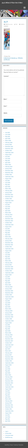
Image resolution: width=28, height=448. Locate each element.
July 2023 (7, 204)
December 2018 (9, 315)
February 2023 (8, 214)
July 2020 (7, 276)
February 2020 (8, 286)
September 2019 (9, 296)
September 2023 (9, 200)
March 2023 (8, 212)
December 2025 (9, 146)
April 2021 (7, 258)
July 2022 (7, 228)
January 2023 (8, 216)
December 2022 (9, 218)
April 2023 (7, 210)
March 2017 (8, 351)
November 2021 (9, 244)
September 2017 (9, 345)
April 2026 (7, 138)
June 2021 (7, 254)
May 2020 (7, 280)
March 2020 (8, 284)
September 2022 (9, 224)
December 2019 (9, 290)
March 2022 (8, 236)
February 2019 (8, 310)
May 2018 (7, 329)
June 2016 (7, 369)
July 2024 (7, 180)
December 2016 (9, 357)
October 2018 (8, 319)
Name (5, 99)
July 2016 (7, 367)
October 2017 (8, 343)
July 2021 (7, 252)
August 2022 (8, 226)
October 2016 (8, 361)
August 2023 (8, 202)
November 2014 (9, 407)
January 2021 (8, 264)
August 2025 (8, 154)
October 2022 (8, 222)
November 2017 (9, 341)
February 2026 (8, 142)
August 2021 (8, 250)
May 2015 (7, 395)
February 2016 (8, 377)
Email (5, 106)
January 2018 (8, 337)
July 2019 (7, 300)
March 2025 (8, 164)
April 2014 (7, 421)
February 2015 (8, 401)
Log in (6, 431)
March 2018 (8, 333)
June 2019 (7, 302)
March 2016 (8, 375)
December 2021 (9, 242)
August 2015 (8, 389)
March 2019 (8, 308)
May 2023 (7, 208)
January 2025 (8, 168)
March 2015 (8, 399)
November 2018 (9, 317)
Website (5, 113)
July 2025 (7, 156)
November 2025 (9, 148)
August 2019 (8, 298)
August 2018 (8, 323)
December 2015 (9, 381)
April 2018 (7, 331)
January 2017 (8, 355)
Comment (6, 76)
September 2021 (9, 248)
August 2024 (8, 178)
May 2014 (7, 419)
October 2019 (8, 294)
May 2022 (7, 232)
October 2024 (8, 174)
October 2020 (8, 270)
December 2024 (9, 170)
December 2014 (9, 405)
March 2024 (8, 188)
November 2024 (9, 172)
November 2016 (9, 359)
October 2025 (8, 150)
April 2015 (7, 397)
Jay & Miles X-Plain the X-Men (12, 3)
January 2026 (8, 144)
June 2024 (7, 182)
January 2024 (8, 192)
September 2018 (9, 321)
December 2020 (9, 266)
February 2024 (8, 190)
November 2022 (9, 220)
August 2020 (8, 274)
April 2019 (7, 306)
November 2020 (9, 268)
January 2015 (8, 403)
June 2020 (7, 278)
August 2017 (8, 347)
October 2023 (8, 198)
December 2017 (9, 339)
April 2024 (7, 186)
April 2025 (7, 162)
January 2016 (8, 379)
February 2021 (8, 262)
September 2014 (9, 411)
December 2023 (9, 194)
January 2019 (8, 312)
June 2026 (7, 134)
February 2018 (8, 335)
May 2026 (7, 136)
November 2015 (9, 383)
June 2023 (7, 206)
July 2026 (7, 132)
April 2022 (7, 234)
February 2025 (8, 166)
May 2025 (7, 160)
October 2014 (8, 409)
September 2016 (9, 363)
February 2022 (8, 238)
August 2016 (8, 365)
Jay (16, 24)
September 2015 (9, 387)
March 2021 (8, 260)
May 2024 (7, 184)
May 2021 (7, 256)
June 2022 (7, 230)
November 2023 (9, 196)
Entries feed (8, 433)
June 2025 (7, 158)
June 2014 (7, 417)
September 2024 (9, 176)
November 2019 (9, 292)
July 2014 (7, 415)
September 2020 (9, 272)
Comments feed (9, 435)
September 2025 (9, 152)
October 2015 (8, 385)
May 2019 (7, 304)
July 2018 (7, 325)
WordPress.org (8, 437)
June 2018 (7, 327)
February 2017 (8, 353)
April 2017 (7, 349)
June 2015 (7, 393)
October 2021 (8, 246)
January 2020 (8, 288)
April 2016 (7, 373)
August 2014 (8, 413)
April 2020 (7, 282)
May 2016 (7, 371)
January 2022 (8, 240)
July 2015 (7, 391)
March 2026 (8, 140)
